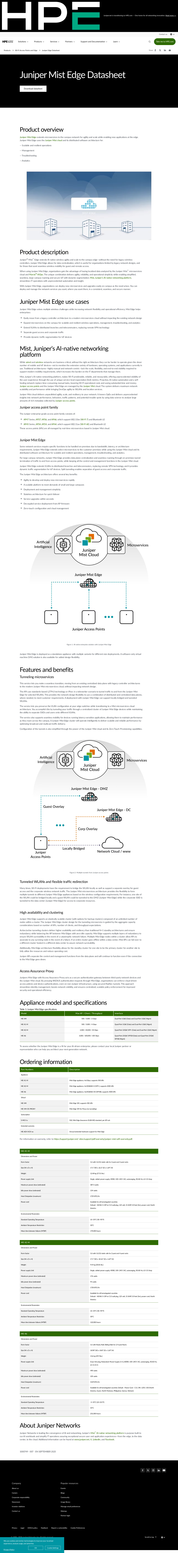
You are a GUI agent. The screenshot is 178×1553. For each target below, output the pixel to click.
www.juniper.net (81, 1440)
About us (15, 1488)
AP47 (26, 420)
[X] (148, 1470)
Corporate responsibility (21, 1497)
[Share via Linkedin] (165, 51)
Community (65, 1497)
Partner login (65, 1516)
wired (28, 362)
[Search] (150, 42)
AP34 (38, 424)
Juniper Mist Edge (28, 137)
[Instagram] (153, 1470)
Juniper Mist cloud (53, 140)
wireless (39, 362)
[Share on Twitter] (160, 51)
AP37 (38, 420)
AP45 (26, 424)
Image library (65, 1502)
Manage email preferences (70, 1506)
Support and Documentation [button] (93, 42)
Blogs (63, 1493)
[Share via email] (170, 51)
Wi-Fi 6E (85, 424)
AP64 (54, 424)
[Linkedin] (158, 1470)
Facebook (109, 1440)
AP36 (44, 420)
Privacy (14, 1528)
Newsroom (16, 1502)
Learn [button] (115, 42)
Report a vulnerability (59, 1528)
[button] (163, 34)
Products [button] (38, 42)
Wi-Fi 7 (84, 420)
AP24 (44, 424)
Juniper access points (29, 386)
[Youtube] (164, 1470)
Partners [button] (69, 42)
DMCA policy (33, 1528)
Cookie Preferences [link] (78, 1528)
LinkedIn (96, 1440)
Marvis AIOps (36, 275)
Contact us (16, 1511)
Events (63, 1488)
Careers (14, 1493)
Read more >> (171, 15)
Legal (22, 1528)
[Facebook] (142, 1470)
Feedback (44, 1528)
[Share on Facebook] (155, 51)
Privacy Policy (9, 1549)
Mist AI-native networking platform (107, 1433)
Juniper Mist (89, 386)
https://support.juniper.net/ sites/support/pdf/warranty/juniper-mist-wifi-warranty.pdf (93, 1139)
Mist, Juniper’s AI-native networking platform (110, 278)
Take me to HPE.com (165, 42)
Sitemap (64, 1511)
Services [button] (53, 42)
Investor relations (18, 1506)
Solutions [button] (22, 42)
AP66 (54, 420)
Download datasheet (33, 89)
